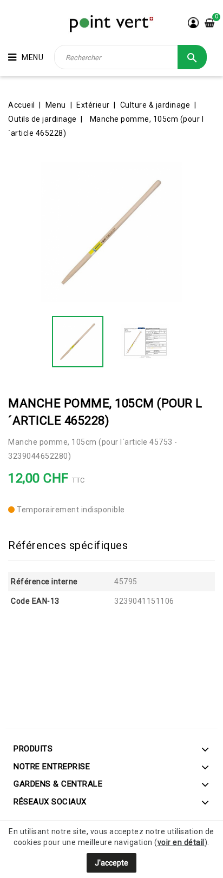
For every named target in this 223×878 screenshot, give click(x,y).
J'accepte (111, 863)
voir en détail (181, 842)
